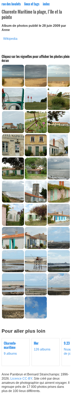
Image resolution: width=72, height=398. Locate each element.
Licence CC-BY (21, 378)
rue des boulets (11, 4)
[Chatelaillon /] (13, 85)
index (46, 4)
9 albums (10, 348)
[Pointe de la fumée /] (59, 248)
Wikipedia (10, 38)
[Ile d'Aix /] (13, 108)
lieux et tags (31, 4)
